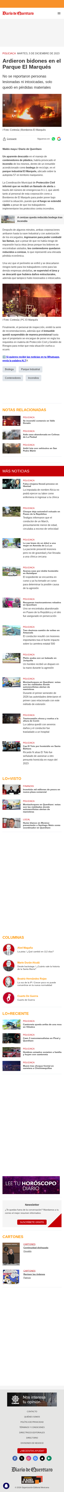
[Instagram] (28, 1458)
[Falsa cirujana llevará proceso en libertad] (11, 491)
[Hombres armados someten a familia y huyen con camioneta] (11, 1052)
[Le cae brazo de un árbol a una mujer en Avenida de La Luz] (11, 550)
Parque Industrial (30, 369)
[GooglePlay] (49, 1458)
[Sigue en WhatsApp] (53, 138)
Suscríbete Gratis (32, 1222)
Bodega (9, 369)
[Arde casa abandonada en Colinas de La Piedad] (11, 435)
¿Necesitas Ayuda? (32, 1450)
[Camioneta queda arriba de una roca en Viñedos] (11, 1024)
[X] (21, 1458)
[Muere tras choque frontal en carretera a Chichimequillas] (11, 1066)
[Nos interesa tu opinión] (32, 1399)
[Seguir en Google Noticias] (59, 138)
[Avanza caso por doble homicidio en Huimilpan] (11, 580)
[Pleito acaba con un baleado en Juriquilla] (11, 663)
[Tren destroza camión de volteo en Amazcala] (11, 637)
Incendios (33, 378)
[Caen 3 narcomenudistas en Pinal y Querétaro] (11, 1038)
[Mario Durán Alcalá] (8, 965)
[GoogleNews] (35, 1458)
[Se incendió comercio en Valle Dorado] (11, 421)
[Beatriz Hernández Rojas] (8, 982)
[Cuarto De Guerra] (8, 998)
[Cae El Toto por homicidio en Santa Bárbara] (11, 755)
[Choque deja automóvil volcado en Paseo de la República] (11, 520)
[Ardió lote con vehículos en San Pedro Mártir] (11, 448)
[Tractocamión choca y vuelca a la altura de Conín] (11, 726)
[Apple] (42, 1458)
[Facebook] (14, 1458)
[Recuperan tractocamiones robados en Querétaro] (11, 610)
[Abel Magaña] (8, 949)
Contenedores (13, 378)
